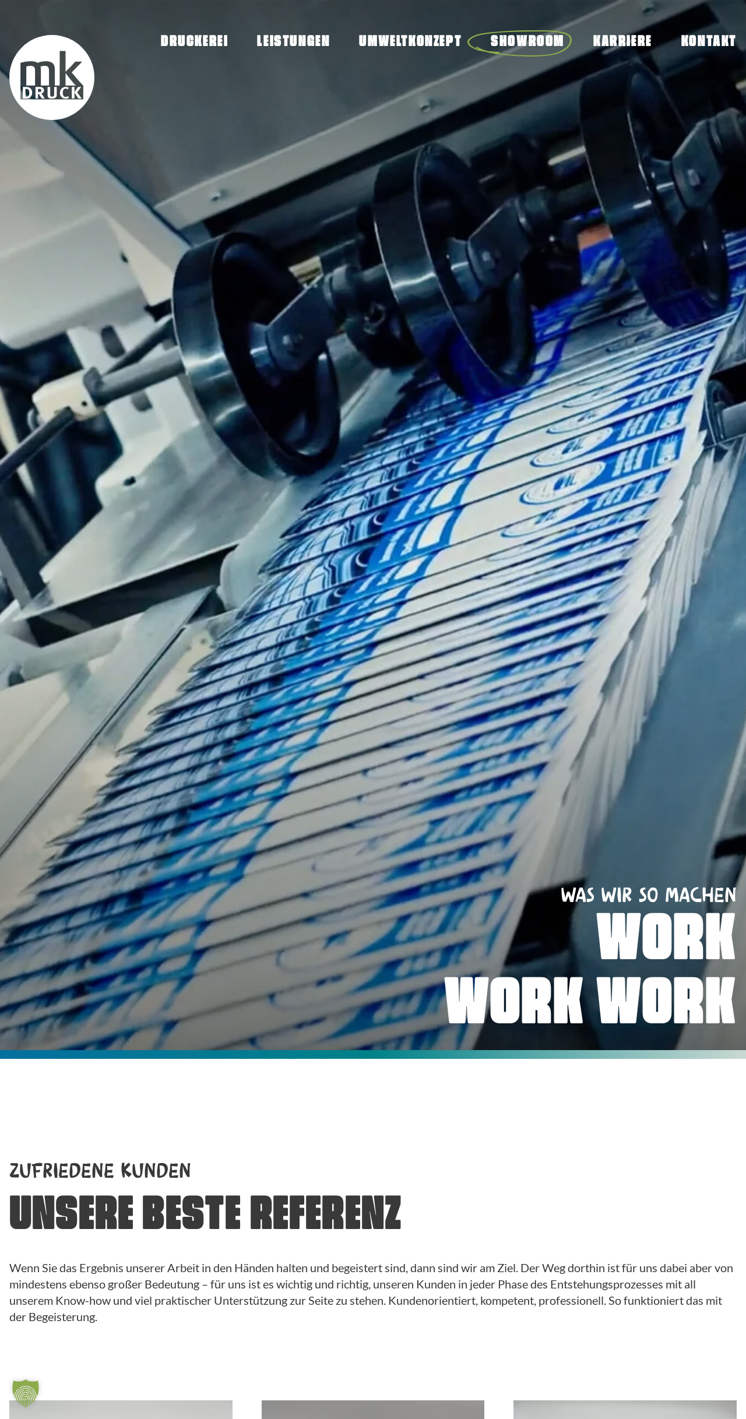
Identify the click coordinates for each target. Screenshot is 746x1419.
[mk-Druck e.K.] (51, 79)
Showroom (527, 42)
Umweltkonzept (410, 42)
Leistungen (293, 42)
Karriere (622, 42)
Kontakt (709, 42)
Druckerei (194, 42)
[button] (25, 1393)
